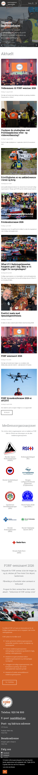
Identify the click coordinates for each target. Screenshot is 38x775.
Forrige (2, 45)
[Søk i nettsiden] (35, 3)
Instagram (6, 755)
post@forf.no (18, 718)
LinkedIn (5, 757)
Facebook (6, 753)
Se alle (7, 412)
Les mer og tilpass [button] (9, 767)
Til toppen (9, 682)
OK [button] (5, 771)
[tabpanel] (19, 27)
